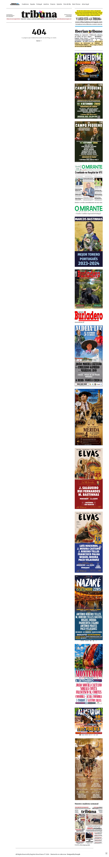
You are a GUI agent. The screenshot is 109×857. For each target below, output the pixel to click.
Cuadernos (25, 4)
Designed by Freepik (73, 854)
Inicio (38, 41)
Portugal (39, 4)
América (46, 4)
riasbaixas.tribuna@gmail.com (84, 40)
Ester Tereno (76, 4)
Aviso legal (85, 4)
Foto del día (67, 4)
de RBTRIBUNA (87, 46)
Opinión (59, 4)
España (32, 4)
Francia (52, 4)
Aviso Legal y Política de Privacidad (89, 42)
